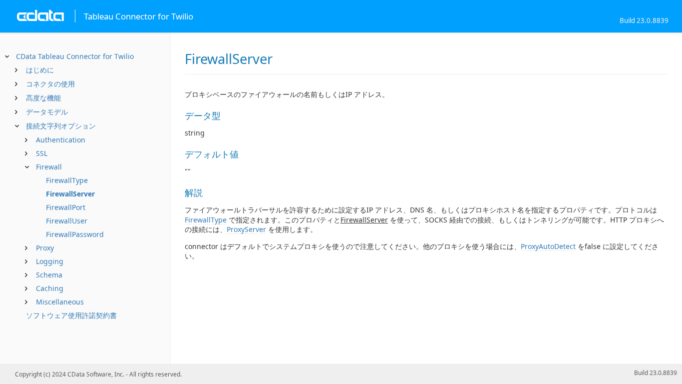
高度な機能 (43, 97)
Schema (49, 275)
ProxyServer (246, 229)
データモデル (47, 111)
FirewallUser (66, 221)
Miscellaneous (60, 301)
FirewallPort (65, 207)
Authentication (60, 139)
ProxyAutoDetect (548, 246)
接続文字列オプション (61, 125)
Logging (49, 261)
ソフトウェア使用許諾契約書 (71, 315)
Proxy (45, 247)
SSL (41, 153)
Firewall (49, 167)
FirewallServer (70, 193)
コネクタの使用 (50, 83)
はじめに (40, 69)
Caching (49, 288)
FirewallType (67, 180)
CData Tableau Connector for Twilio (75, 56)
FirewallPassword (75, 234)
